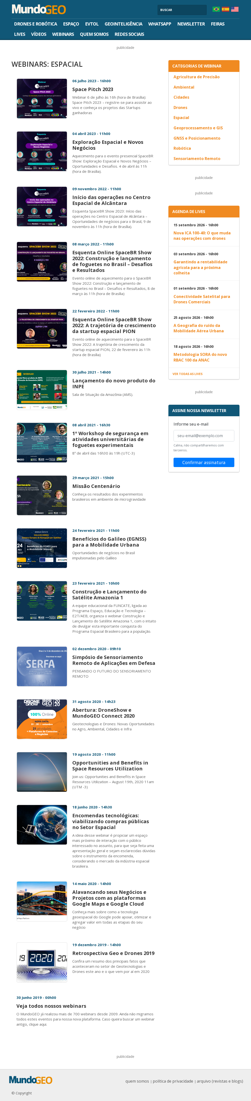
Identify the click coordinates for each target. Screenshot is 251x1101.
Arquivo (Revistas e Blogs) (220, 1081)
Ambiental (184, 87)
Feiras (217, 24)
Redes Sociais (129, 34)
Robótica (182, 148)
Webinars (63, 34)
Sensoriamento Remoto (197, 158)
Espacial (181, 117)
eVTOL (92, 24)
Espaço (71, 24)
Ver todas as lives (187, 374)
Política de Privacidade (173, 1081)
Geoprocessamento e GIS (198, 128)
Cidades (181, 97)
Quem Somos (94, 34)
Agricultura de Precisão (197, 77)
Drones (180, 107)
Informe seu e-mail (191, 424)
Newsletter (191, 24)
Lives (19, 34)
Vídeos (38, 34)
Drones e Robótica (35, 24)
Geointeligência (123, 24)
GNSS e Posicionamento (197, 138)
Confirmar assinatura (204, 462)
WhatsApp (159, 24)
